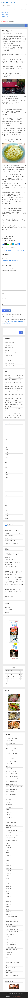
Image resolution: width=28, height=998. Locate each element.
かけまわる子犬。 (14, 581)
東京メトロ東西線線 (10, 789)
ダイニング (8, 960)
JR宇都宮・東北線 (10, 753)
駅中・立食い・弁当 (10, 949)
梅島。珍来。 (8, 394)
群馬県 (7, 865)
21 (8, 678)
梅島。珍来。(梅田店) (9, 398)
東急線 (7, 809)
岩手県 (7, 855)
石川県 (7, 883)
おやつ (7, 965)
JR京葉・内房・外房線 (11, 748)
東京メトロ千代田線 (10, 781)
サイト (3, 304)
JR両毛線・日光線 (10, 771)
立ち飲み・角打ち (10, 947)
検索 (6, 330)
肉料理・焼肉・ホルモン (11, 921)
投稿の (7, 607)
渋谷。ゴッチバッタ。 (10, 345)
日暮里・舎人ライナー (11, 835)
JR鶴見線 (8, 763)
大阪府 (7, 896)
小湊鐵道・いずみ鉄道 (11, 840)
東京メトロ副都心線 (10, 794)
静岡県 (7, 886)
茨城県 (7, 868)
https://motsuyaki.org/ (5, 12)
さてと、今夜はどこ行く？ (11, 528)
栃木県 (7, 863)
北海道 (7, 847)
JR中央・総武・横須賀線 (11, 761)
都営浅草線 (8, 799)
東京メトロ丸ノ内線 (10, 784)
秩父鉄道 (8, 843)
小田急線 (8, 814)
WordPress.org (8, 612)
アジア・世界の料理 (10, 944)
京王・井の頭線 (9, 825)
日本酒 (7, 937)
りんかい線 (8, 832)
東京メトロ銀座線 (10, 773)
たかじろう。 (14, 33)
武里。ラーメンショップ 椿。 (11, 402)
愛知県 (7, 891)
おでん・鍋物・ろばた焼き (12, 924)
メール (4, 298)
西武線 (7, 820)
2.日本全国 (7, 845)
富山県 (7, 881)
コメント (4, 274)
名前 (3, 293)
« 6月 (6, 683)
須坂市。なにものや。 (10, 408)
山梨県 (7, 876)
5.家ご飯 (7, 970)
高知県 (7, 909)
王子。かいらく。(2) (9, 358)
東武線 (14, 247)
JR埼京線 (8, 745)
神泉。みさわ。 (8, 379)
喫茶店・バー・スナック (11, 962)
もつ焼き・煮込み (10, 916)
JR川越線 (8, 768)
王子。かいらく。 (9, 415)
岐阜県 (7, 888)
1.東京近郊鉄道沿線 (9, 738)
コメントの (8, 609)
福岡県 (7, 911)
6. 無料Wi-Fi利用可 (9, 972)
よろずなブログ (12, 584)
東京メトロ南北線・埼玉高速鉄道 (13, 786)
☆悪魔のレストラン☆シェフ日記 (12, 533)
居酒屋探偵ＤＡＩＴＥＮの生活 (12, 530)
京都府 (7, 893)
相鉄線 (7, 827)
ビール (7, 939)
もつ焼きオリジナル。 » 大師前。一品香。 (12, 260)
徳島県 (7, 906)
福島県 (7, 860)
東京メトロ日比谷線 (10, 779)
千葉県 (7, 870)
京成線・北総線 (9, 822)
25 (19, 678)
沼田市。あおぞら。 (9, 355)
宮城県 (7, 858)
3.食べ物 (7, 914)
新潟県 (7, 878)
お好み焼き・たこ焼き (11, 926)
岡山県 (7, 901)
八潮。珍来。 (8, 350)
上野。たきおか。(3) (9, 365)
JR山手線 (8, 740)
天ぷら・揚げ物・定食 (11, 929)
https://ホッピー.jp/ (4, 16)
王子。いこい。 (8, 360)
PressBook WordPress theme (16, 996)
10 (16, 674)
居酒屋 (7, 954)
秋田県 (7, 852)
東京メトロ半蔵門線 (10, 776)
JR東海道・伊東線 (10, 756)
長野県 (7, 873)
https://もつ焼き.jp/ (4, 14)
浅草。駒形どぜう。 (9, 375)
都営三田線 (8, 797)
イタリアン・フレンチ (11, 942)
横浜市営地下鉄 (9, 838)
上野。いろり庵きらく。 (10, 363)
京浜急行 (8, 817)
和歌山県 (8, 899)
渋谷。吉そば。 (8, 382)
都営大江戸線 (9, 804)
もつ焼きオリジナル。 (9, 2)
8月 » (22, 683)
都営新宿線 (8, 802)
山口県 (7, 904)
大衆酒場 (8, 952)
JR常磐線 (8, 750)
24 (16, 678)
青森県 (7, 850)
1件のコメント (22, 33)
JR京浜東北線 (9, 743)
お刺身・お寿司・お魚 (11, 919)
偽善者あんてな (8, 538)
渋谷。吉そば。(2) (9, 347)
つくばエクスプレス (10, 830)
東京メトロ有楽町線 (10, 791)
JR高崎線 (8, 766)
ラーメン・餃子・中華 (7, 247)
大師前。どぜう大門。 (10, 342)
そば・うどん (9, 934)
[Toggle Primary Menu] (26, 25)
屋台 (7, 957)
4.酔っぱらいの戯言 (9, 967)
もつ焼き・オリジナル (14, 577)
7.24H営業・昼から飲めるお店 (11, 975)
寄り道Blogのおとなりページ (11, 543)
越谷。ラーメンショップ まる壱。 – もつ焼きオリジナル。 (14, 404)
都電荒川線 (8, 807)
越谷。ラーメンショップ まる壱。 (12, 353)
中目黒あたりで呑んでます (11, 540)
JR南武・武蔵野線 (10, 758)
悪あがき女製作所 (9, 535)
